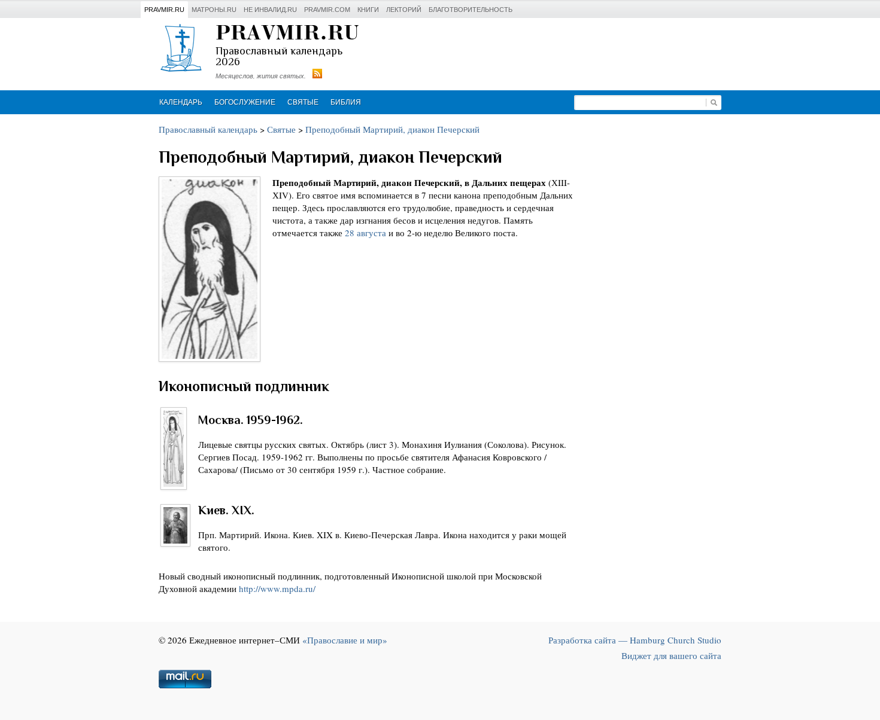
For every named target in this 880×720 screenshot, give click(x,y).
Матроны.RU (214, 9)
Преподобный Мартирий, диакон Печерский (392, 129)
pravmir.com (327, 9)
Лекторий (403, 9)
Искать (713, 102)
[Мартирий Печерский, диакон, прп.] (209, 269)
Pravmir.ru (164, 9)
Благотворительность (470, 9)
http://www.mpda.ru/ (277, 588)
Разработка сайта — (634, 640)
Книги (368, 9)
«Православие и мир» (344, 640)
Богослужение (244, 102)
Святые (302, 102)
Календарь (180, 102)
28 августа (365, 233)
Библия (345, 102)
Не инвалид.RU (270, 9)
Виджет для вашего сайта (671, 655)
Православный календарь (208, 129)
